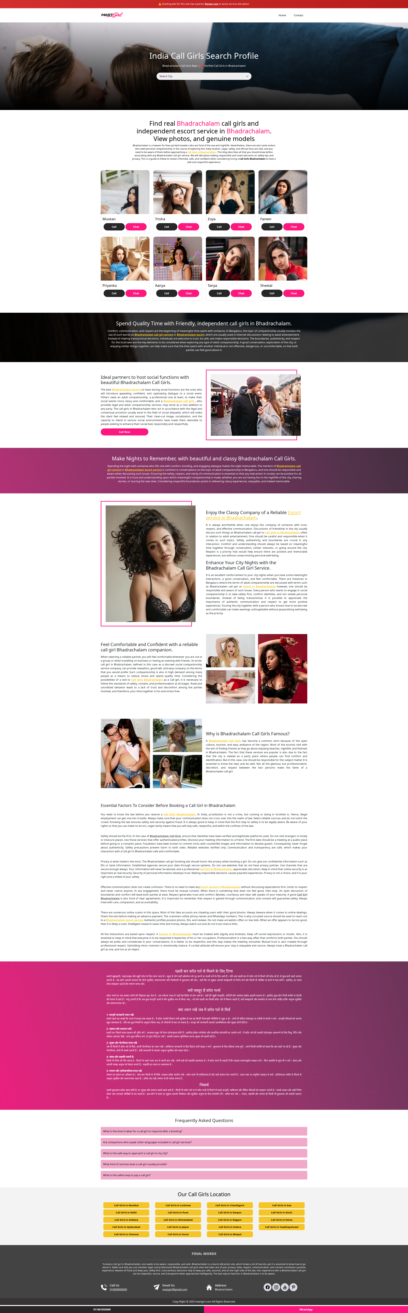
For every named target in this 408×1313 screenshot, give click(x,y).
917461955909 (102, 1309)
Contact (298, 15)
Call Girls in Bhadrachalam (201, 152)
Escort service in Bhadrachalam (253, 515)
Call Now (124, 432)
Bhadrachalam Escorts (127, 389)
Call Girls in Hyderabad (126, 1226)
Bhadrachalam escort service (143, 470)
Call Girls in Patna (281, 1219)
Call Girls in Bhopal (230, 1234)
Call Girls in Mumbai (126, 1205)
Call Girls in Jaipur (178, 1226)
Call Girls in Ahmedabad (178, 1219)
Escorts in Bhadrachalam (175, 934)
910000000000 (118, 1289)
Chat (136, 227)
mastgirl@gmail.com (174, 1289)
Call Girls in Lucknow (178, 1205)
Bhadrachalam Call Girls (225, 741)
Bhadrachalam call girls (179, 401)
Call (114, 227)
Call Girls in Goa (281, 1205)
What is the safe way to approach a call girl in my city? (135, 1153)
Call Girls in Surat (178, 1234)
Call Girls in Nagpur (230, 1219)
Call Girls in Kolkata (126, 1219)
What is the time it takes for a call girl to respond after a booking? (142, 1131)
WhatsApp (306, 1309)
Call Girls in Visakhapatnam (282, 1226)
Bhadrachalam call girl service (154, 334)
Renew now (211, 3)
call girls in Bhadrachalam (282, 532)
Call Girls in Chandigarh (229, 1205)
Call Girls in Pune (178, 1212)
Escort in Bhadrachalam (259, 586)
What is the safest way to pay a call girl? (127, 1175)
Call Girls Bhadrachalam (147, 679)
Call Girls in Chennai (126, 1234)
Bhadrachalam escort (190, 334)
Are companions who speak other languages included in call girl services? (147, 1142)
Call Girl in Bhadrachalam (216, 869)
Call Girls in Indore (230, 1226)
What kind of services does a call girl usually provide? (135, 1164)
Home (282, 15)
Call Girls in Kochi (281, 1212)
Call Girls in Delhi (126, 1212)
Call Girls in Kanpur (230, 1212)
